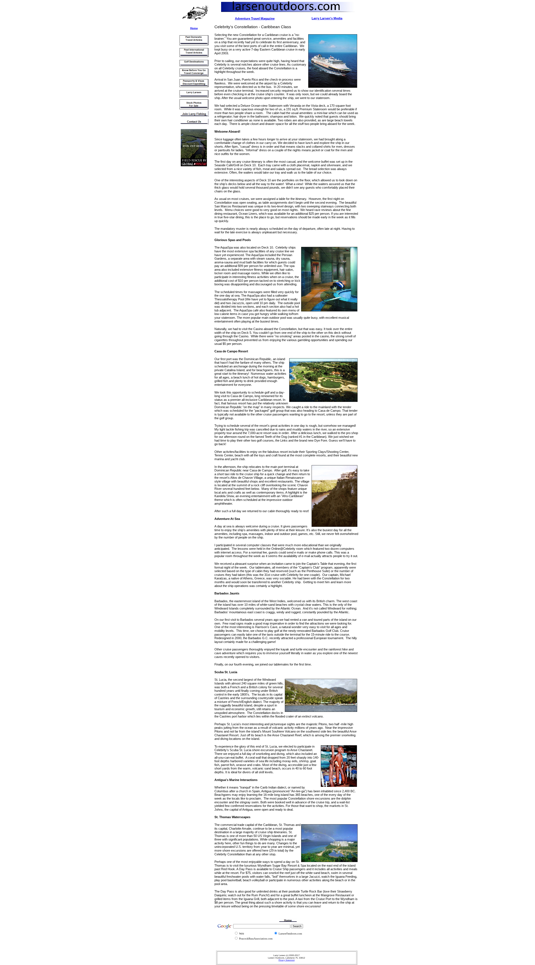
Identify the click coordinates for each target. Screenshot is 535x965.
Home (194, 28)
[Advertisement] (191, 231)
